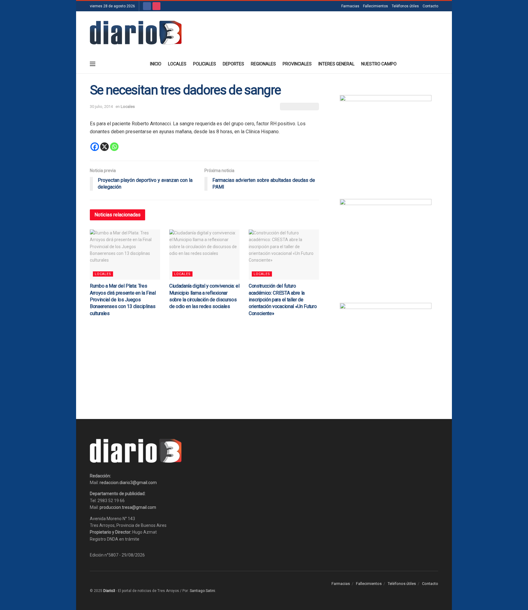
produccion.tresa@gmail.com (128, 507)
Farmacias (350, 6)
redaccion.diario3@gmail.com (128, 482)
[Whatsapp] (114, 146)
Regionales (263, 63)
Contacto (430, 6)
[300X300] (385, 244)
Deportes (233, 63)
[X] (104, 146)
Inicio (155, 63)
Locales (177, 63)
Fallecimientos (375, 6)
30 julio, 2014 (101, 106)
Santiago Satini (202, 591)
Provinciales (297, 63)
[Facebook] (94, 146)
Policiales (204, 63)
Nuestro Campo (379, 63)
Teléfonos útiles (405, 6)
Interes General (336, 63)
